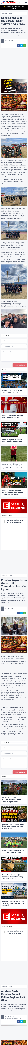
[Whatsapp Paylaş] (24, 45)
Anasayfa (4, 13)
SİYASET (11, 986)
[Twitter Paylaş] (21, 45)
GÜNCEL (11, 575)
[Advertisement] (14, 65)
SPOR (10, 13)
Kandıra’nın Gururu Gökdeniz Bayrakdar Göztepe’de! (14, 7)
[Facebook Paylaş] (18, 45)
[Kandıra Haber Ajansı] (9, 2)
